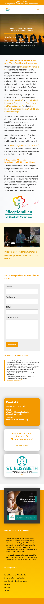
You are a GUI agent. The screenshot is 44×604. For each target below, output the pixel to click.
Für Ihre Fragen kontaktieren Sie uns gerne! (21, 276)
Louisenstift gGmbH (13, 100)
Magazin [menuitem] (7, 584)
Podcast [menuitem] (7, 587)
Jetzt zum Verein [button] (21, 446)
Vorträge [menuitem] (7, 590)
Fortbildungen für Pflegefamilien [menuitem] (15, 575)
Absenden (12, 344)
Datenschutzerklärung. (14, 380)
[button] (38, 11)
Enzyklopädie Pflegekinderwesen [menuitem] (15, 581)
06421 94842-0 (22, 2)
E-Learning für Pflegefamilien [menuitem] (14, 578)
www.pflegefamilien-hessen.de (23, 145)
